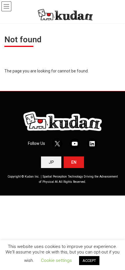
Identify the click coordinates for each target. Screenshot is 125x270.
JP (51, 162)
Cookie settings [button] (56, 260)
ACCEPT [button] (89, 260)
